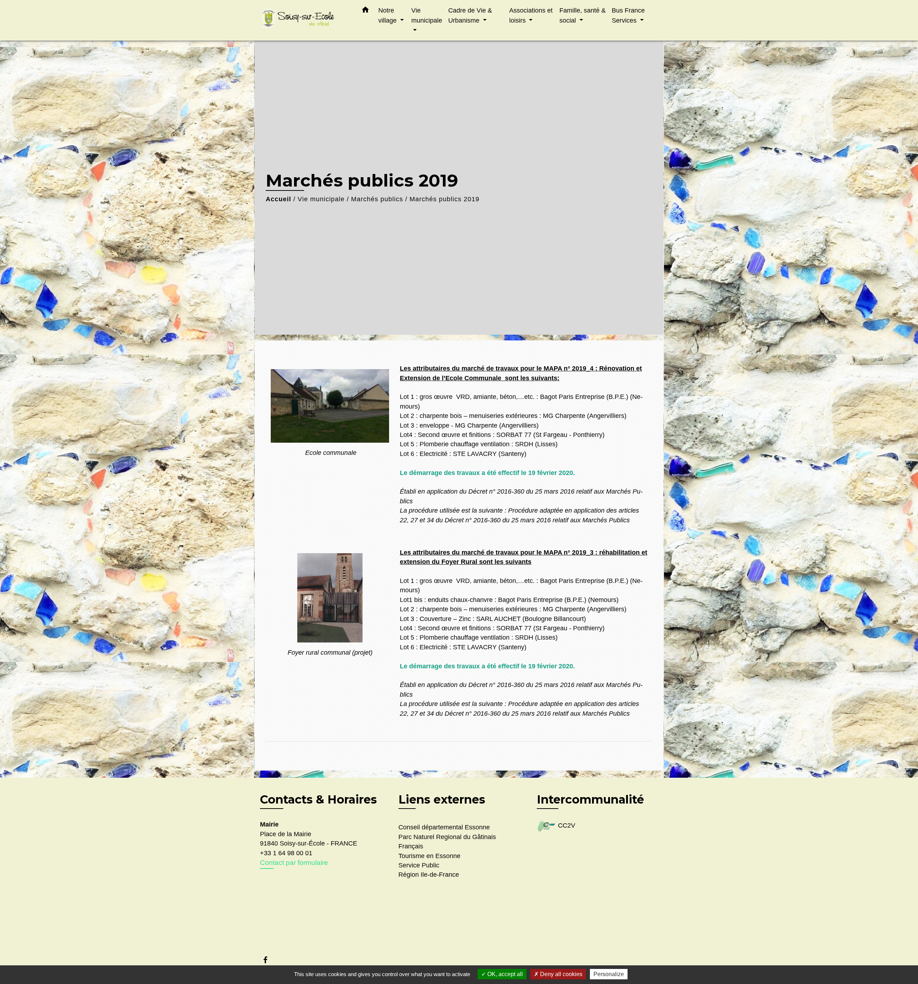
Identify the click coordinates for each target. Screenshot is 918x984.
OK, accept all (504, 974)
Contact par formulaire (294, 862)
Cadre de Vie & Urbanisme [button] (470, 15)
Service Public (418, 865)
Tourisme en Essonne (429, 856)
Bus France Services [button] (628, 15)
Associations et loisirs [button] (531, 15)
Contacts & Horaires (318, 799)
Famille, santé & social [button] (582, 15)
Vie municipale (321, 199)
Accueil (278, 199)
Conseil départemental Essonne (444, 827)
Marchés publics (377, 199)
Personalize (608, 974)
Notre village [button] (388, 15)
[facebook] (269, 959)
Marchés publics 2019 (444, 199)
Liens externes (441, 799)
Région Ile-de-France (428, 874)
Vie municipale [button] (426, 15)
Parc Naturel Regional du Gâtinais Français (447, 841)
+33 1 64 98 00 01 (286, 853)
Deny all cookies (560, 974)
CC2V (566, 825)
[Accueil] (305, 20)
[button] (365, 11)
